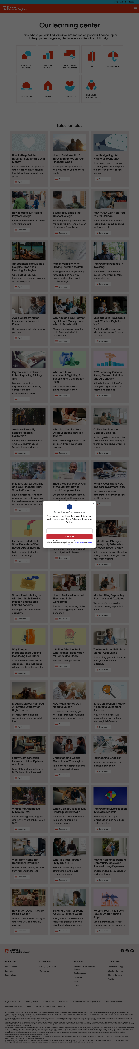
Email (48, 527)
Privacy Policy (79, 543)
